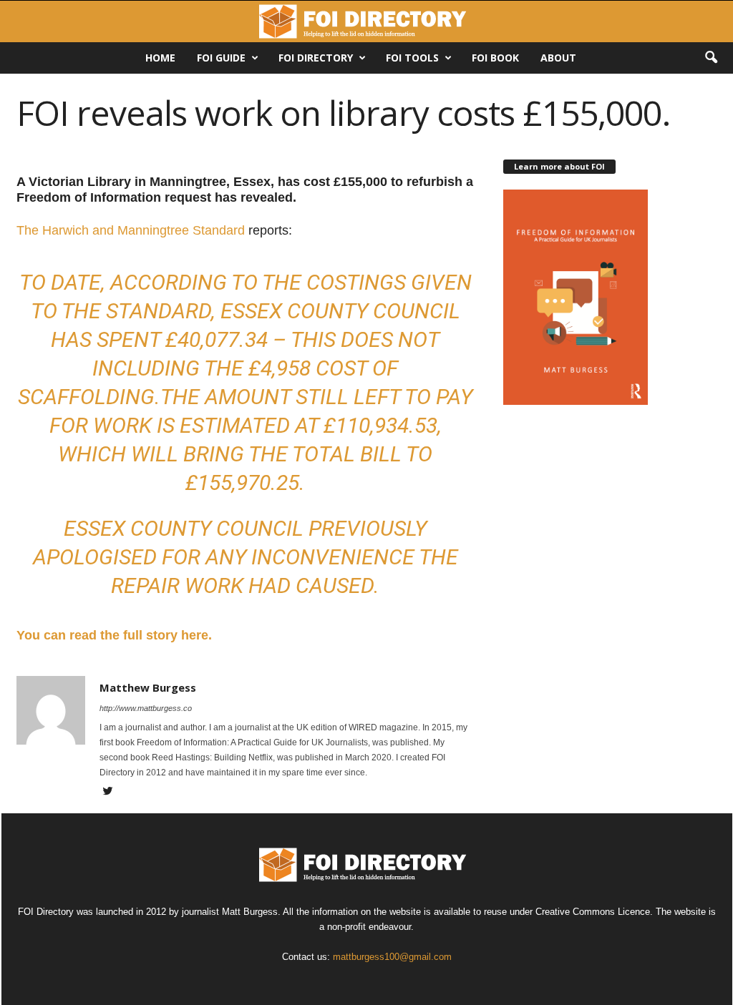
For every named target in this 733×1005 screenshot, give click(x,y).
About (558, 57)
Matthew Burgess (147, 687)
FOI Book (495, 57)
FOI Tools (412, 57)
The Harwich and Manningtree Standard (130, 230)
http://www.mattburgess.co (145, 708)
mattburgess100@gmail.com (392, 956)
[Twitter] (108, 793)
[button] (711, 58)
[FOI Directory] (366, 21)
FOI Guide (221, 57)
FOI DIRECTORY (315, 57)
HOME (160, 57)
